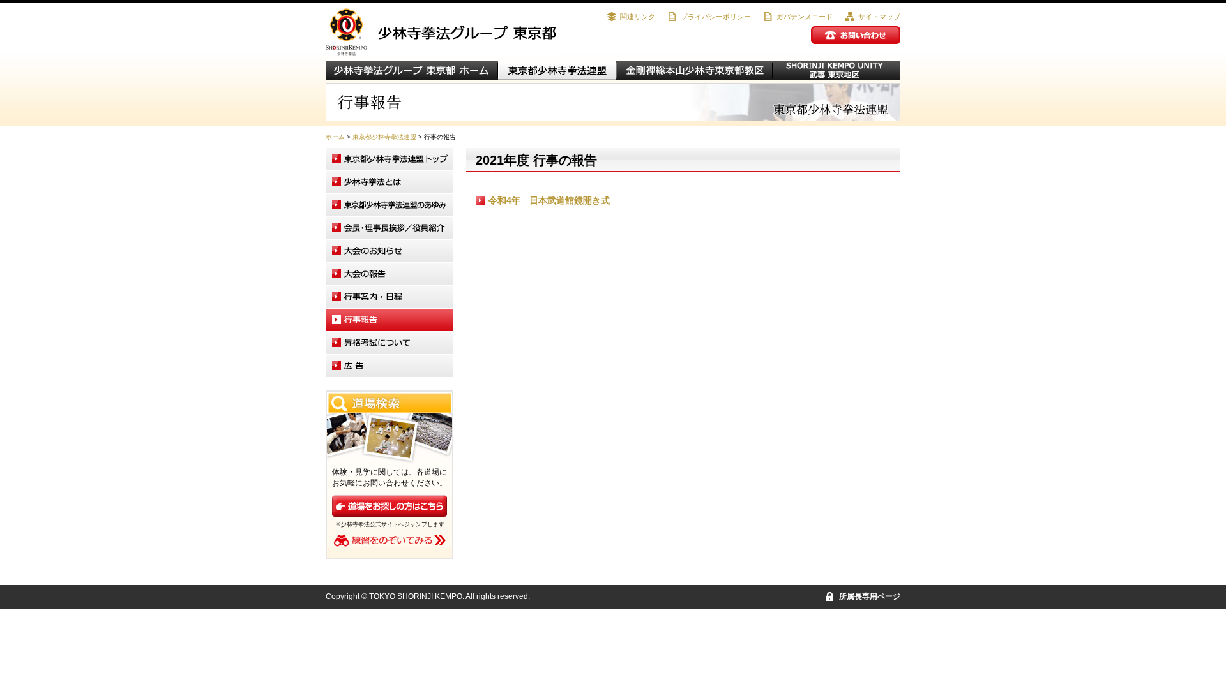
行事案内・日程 (389, 297)
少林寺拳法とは (389, 182)
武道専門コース (836, 70)
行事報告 (389, 320)
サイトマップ (879, 16)
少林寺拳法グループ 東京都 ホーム (412, 70)
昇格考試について (389, 343)
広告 (389, 366)
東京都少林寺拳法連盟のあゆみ (389, 205)
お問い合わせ (855, 35)
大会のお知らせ (389, 251)
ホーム (335, 136)
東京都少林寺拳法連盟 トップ (389, 159)
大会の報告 (389, 274)
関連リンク (637, 16)
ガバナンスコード (804, 16)
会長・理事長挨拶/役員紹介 (389, 228)
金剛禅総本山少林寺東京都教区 (694, 70)
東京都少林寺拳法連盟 (557, 70)
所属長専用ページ (869, 596)
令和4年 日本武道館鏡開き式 (549, 200)
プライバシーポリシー (716, 16)
